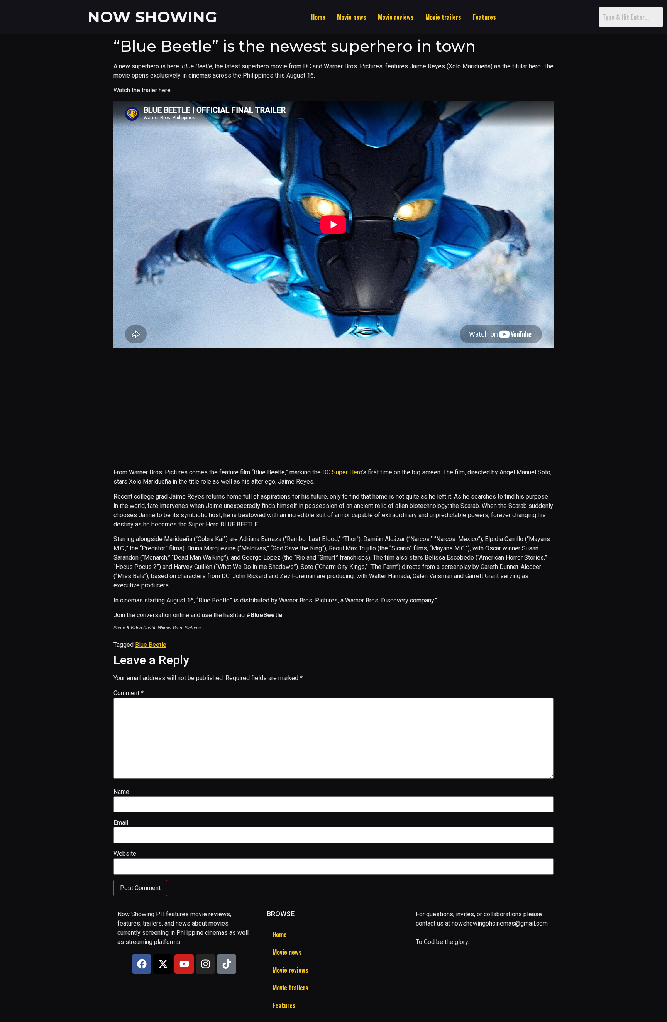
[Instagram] (205, 964)
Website (124, 854)
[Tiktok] (226, 964)
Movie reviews (396, 17)
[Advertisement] (333, 408)
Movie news (351, 17)
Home (318, 17)
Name (121, 792)
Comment (128, 693)
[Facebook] (141, 964)
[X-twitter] (163, 964)
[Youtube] (184, 964)
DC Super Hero (342, 472)
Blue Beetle (150, 644)
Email (120, 823)
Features (484, 17)
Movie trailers (443, 17)
